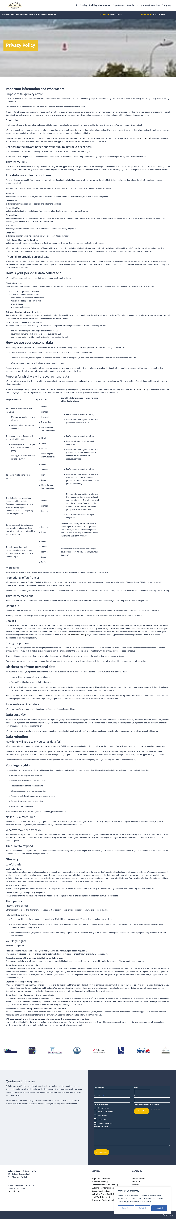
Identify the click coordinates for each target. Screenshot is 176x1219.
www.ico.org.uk (143, 139)
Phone (136, 1096)
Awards (135, 1185)
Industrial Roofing (100, 1182)
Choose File (142, 1111)
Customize (125, 1208)
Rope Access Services (101, 1179)
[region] (142, 1200)
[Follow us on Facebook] (16, 1190)
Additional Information (101, 1126)
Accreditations (138, 1179)
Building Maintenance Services (105, 1188)
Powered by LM (168, 1215)
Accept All (159, 1208)
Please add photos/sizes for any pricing (146, 1104)
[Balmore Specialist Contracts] (15, 5)
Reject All (142, 1208)
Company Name (99, 1087)
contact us (140, 390)
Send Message (101, 1152)
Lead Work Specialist (101, 1197)
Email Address (99, 1096)
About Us (136, 1182)
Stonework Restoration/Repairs (106, 1200)
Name (136, 1087)
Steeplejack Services (101, 1191)
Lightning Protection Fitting (104, 1194)
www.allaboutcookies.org (75, 635)
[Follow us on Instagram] (20, 1190)
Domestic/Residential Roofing (105, 1185)
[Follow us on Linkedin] (10, 1190)
